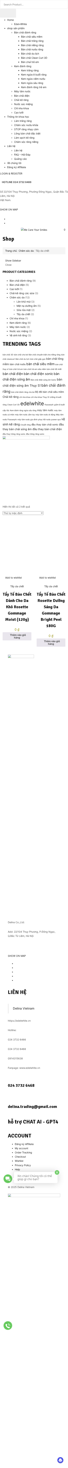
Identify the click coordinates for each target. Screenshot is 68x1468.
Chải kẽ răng (21, 99)
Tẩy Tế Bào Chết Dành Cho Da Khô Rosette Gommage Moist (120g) (17, 607)
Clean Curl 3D (13, 405)
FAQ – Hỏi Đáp (22, 154)
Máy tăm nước (22, 91)
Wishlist (19, 1160)
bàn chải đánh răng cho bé (23, 392)
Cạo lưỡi (18, 112)
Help (17, 1169)
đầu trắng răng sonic (35, 434)
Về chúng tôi (14, 162)
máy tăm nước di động (45, 415)
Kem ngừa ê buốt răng (34, 74)
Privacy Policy (23, 1165)
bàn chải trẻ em (16, 369)
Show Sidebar (13, 260)
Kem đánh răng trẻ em (33, 87)
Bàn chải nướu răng (32, 49)
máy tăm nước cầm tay (25, 415)
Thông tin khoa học (18, 116)
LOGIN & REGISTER (11, 173)
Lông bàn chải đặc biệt (27, 133)
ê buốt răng (26, 425)
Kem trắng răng (30, 70)
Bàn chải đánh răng (25, 32)
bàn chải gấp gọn (38, 359)
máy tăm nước (45, 410)
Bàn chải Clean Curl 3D (34, 57)
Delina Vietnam (23, 1008)
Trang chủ (11, 250)
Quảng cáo (20, 158)
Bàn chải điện (21, 95)
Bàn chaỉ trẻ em (30, 61)
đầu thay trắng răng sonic (14, 434)
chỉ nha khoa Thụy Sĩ (40, 397)
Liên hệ (11, 146)
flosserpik (49, 405)
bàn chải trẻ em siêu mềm (35, 369)
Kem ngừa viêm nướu (33, 78)
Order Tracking (23, 1152)
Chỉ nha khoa (21, 108)
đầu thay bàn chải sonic (44, 424)
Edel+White (20, 24)
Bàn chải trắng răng (32, 40)
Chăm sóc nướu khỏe (26, 125)
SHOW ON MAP (9, 209)
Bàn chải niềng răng (32, 45)
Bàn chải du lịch (30, 53)
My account (21, 1148)
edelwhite (32, 403)
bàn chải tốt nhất (54, 369)
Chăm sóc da (26, 250)
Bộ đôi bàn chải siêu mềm (49, 391)
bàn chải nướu (18, 364)
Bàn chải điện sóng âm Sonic (43, 380)
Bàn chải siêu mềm (31, 36)
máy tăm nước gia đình (27, 419)
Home (10, 19)
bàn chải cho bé (21, 355)
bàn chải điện (13, 374)
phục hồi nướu (44, 419)
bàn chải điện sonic (38, 374)
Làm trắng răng (23, 120)
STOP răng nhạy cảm (26, 129)
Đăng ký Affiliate (16, 167)
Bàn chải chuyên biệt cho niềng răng (45, 355)
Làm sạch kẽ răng (24, 137)
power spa (56, 419)
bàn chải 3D (8, 355)
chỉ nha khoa (24, 397)
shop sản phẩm (16, 28)
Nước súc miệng (23, 104)
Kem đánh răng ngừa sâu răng (23, 410)
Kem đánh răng (22, 66)
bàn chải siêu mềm (40, 364)
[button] (63, 229)
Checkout (20, 1156)
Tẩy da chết (17, 586)
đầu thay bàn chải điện (47, 429)
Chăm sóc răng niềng (26, 141)
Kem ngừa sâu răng (32, 82)
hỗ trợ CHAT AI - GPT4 (33, 1122)
